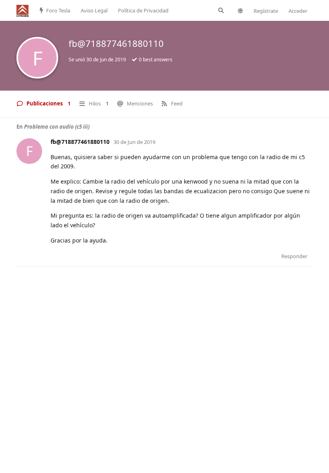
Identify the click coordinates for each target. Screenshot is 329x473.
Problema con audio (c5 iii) (56, 126)
